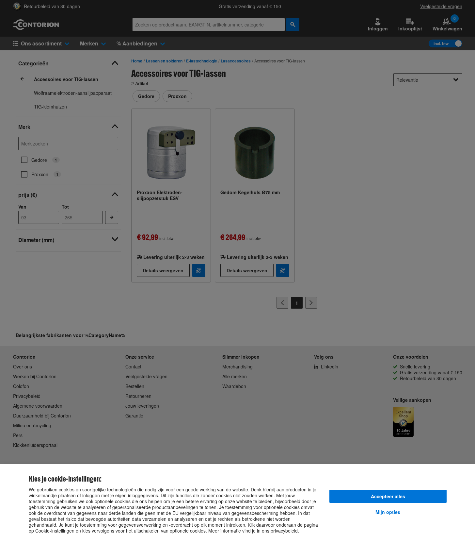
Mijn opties (387, 512)
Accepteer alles (388, 496)
